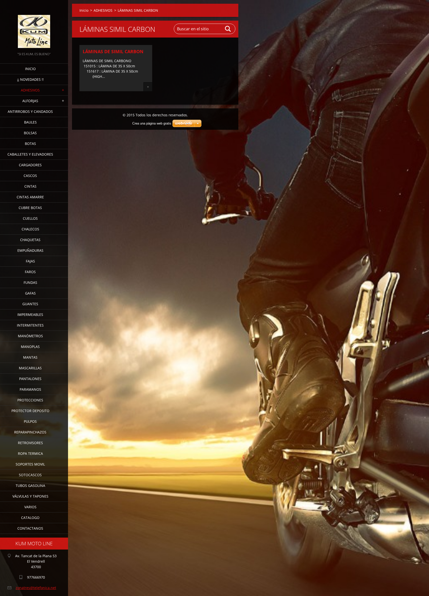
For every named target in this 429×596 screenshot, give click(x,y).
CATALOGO (30, 517)
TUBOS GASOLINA (30, 485)
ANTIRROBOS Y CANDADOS (30, 111)
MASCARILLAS (30, 368)
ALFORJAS (30, 100)
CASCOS (30, 175)
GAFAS (30, 293)
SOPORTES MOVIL (30, 464)
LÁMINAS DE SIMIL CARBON (113, 51)
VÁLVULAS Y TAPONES (30, 496)
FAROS (30, 271)
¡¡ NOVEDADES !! (30, 79)
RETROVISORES (30, 442)
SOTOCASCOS (30, 474)
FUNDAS (30, 282)
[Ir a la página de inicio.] (34, 25)
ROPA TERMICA (30, 453)
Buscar (228, 29)
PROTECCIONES (30, 400)
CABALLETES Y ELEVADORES (30, 154)
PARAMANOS (30, 389)
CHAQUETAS (30, 239)
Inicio (30, 68)
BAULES (30, 122)
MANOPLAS (30, 346)
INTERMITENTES (30, 325)
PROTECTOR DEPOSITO (30, 410)
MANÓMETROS (30, 336)
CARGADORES (30, 165)
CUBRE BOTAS (30, 207)
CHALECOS (30, 229)
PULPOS (30, 421)
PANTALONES (30, 378)
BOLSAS (30, 132)
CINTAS (30, 186)
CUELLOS (30, 218)
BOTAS (30, 143)
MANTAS (30, 357)
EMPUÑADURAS (30, 250)
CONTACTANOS (30, 528)
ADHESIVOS (30, 90)
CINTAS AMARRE (30, 197)
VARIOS (30, 507)
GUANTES (30, 303)
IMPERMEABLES (30, 314)
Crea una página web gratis (151, 123)
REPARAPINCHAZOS (30, 432)
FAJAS (30, 261)
